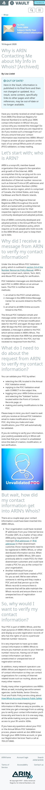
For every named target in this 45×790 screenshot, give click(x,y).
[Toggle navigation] (39, 10)
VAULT (22, 3)
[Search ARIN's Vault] (31, 10)
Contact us (39, 765)
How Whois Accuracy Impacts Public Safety (22, 698)
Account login (22, 757)
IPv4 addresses (22, 540)
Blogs (6, 15)
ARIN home (6, 757)
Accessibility (22, 765)
